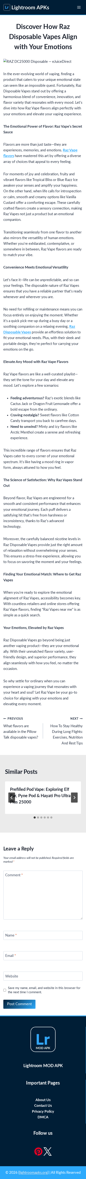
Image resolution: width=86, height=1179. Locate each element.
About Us (43, 1100)
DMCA (43, 1117)
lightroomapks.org (33, 1172)
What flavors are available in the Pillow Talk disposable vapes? (20, 728)
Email (10, 956)
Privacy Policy (43, 1111)
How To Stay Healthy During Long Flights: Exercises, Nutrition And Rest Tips (66, 731)
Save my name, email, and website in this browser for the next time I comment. (44, 990)
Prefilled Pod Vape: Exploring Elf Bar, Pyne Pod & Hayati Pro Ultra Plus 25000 (40, 795)
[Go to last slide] (11, 798)
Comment (14, 875)
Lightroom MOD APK (43, 1066)
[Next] (74, 798)
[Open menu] (79, 7)
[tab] (35, 817)
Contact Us (43, 1105)
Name (11, 935)
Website (11, 976)
